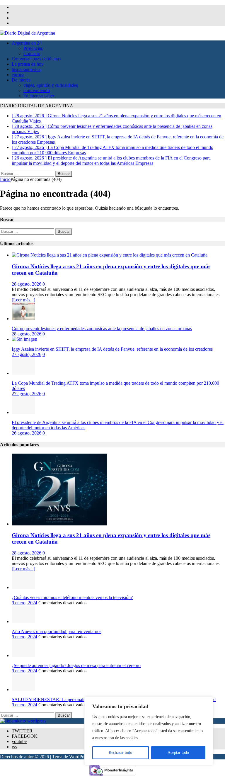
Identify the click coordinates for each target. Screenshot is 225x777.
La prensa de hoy (28, 64)
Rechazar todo (120, 752)
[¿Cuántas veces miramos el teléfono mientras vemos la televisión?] (23, 587)
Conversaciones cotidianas (36, 58)
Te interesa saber (38, 95)
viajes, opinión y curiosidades (50, 85)
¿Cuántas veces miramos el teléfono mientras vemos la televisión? (72, 597)
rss (14, 746)
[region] (148, 731)
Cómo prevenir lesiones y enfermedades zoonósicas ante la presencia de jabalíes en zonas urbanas (102, 328)
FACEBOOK (25, 736)
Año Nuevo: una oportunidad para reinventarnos (56, 631)
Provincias (33, 48)
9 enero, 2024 (24, 602)
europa (18, 74)
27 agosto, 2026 (26, 354)
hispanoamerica (26, 69)
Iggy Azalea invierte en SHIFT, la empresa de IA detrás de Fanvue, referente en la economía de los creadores (112, 349)
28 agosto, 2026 (26, 283)
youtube (19, 741)
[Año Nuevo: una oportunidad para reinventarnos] (23, 621)
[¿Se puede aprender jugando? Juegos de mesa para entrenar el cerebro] (23, 655)
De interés (21, 79)
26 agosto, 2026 (26, 432)
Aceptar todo (178, 752)
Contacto (31, 53)
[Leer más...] (23, 299)
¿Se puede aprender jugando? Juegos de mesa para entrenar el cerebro (76, 665)
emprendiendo (36, 90)
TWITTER (22, 730)
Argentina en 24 (27, 42)
